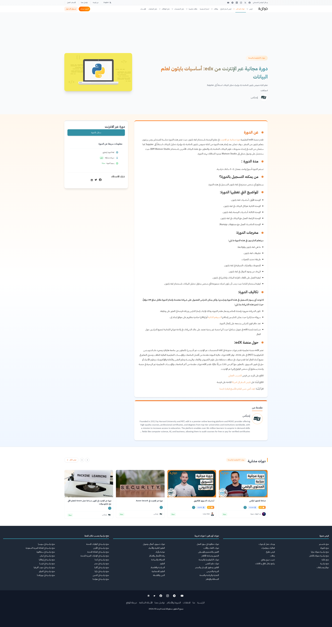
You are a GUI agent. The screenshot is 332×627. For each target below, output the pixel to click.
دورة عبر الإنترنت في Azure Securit (149, 500)
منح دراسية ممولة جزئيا (320, 551)
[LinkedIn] (236, 2)
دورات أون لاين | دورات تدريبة (207, 535)
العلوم (162, 563)
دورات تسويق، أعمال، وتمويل (154, 544)
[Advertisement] (166, 621)
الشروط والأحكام (174, 602)
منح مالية (325, 559)
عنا (194, 602)
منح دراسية (324, 563)
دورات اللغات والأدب (211, 548)
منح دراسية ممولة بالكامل (319, 555)
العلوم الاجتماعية (158, 571)
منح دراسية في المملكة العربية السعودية (40, 548)
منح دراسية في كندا (102, 559)
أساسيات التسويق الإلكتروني (204, 500)
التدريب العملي (235, 375)
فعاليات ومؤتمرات (268, 548)
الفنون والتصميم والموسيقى (208, 551)
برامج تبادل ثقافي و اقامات (265, 563)
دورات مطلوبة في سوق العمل (208, 544)
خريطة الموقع (131, 602)
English (106, 2)
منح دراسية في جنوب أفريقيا (44, 567)
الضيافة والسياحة (158, 559)
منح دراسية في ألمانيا (101, 567)
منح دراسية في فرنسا (47, 563)
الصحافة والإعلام (212, 579)
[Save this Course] (245, 507)
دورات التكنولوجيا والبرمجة (209, 559)
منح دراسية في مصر (101, 563)
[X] (245, 2)
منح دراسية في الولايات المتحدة (97, 544)
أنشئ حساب (84, 9)
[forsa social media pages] (182, 595)
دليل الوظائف (166, 9)
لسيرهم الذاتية (214, 317)
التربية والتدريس (212, 571)
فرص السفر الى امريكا (241, 382)
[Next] (82, 460)
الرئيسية (201, 602)
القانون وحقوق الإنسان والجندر (207, 567)
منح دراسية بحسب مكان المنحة (96, 535)
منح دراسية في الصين (101, 575)
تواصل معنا (84, 2)
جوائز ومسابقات (323, 567)
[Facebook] (249, 2)
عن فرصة (95, 2)
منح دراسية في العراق (47, 571)
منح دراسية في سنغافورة (46, 551)
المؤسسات (143, 9)
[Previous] (87, 460)
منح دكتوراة (324, 548)
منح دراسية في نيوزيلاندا (46, 575)
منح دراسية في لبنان (47, 555)
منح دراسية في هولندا (101, 579)
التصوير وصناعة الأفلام (210, 555)
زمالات (272, 555)
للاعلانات (187, 602)
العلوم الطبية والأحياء (156, 548)
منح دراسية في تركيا (102, 571)
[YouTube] (228, 2)
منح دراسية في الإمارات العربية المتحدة (95, 555)
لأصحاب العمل (71, 2)
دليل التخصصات (179, 9)
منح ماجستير (324, 544)
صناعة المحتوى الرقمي (257, 500)
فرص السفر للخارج (225, 9)
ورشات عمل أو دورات (267, 544)
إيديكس (254, 97)
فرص (250, 9)
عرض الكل (73, 460)
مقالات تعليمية (193, 9)
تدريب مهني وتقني (268, 559)
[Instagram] (241, 2)
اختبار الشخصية (204, 9)
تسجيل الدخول (71, 9)
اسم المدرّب (264, 90)
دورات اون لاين (240, 9)
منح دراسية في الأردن (101, 548)
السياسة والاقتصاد (158, 567)
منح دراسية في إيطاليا (47, 559)
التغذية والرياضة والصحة (209, 575)
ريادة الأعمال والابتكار (157, 555)
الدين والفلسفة (159, 575)
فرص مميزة (324, 535)
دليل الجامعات (152, 9)
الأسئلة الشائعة (146, 602)
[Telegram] (232, 2)
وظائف (216, 9)
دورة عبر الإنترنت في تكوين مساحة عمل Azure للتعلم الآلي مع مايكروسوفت (89, 502)
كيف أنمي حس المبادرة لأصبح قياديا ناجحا (238, 388)
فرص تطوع (270, 551)
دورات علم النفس (212, 563)
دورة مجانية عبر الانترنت (230, 139)
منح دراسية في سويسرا (46, 544)
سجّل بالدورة (96, 132)
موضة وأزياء (160, 551)
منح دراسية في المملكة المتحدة (98, 551)
